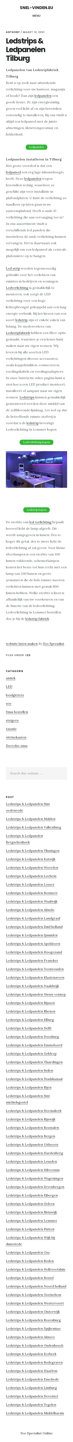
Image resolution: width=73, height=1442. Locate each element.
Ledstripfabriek (18, 333)
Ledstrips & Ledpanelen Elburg (30, 1020)
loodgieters (15, 695)
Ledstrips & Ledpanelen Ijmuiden (32, 935)
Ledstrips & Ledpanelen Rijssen (30, 1003)
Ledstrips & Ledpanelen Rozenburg (33, 1320)
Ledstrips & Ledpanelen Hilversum (33, 1170)
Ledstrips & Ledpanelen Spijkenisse (33, 1328)
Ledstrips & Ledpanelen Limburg (31, 1388)
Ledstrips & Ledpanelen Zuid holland (34, 927)
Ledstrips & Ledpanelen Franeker (32, 960)
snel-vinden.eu (36, 7)
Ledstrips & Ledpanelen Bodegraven (34, 1362)
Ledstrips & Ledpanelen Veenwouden (35, 969)
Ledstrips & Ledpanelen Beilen (29, 1070)
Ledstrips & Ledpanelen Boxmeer (32, 893)
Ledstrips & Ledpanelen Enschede (32, 1379)
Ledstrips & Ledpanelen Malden (30, 819)
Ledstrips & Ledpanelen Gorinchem (33, 1295)
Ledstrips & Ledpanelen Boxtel (30, 1278)
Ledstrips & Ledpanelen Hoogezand (34, 952)
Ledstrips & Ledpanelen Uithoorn (32, 1144)
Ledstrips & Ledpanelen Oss (28, 1252)
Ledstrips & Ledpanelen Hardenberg (34, 1153)
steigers (12, 720)
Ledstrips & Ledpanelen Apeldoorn (33, 944)
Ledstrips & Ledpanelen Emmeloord (34, 1045)
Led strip (13, 268)
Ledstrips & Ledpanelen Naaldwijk (32, 986)
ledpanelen (43, 96)
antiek (10, 678)
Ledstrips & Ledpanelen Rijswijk (30, 1119)
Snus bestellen (17, 712)
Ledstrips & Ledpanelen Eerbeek (31, 1354)
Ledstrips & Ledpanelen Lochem (31, 876)
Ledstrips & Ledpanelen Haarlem (31, 1371)
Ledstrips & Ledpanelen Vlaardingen (34, 1062)
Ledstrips (26, 397)
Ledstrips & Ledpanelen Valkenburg (33, 827)
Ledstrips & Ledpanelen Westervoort (35, 1303)
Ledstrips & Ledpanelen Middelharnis (35, 1413)
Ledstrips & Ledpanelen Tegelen (31, 1405)
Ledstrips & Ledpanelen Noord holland (36, 1286)
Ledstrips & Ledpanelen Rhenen (30, 1011)
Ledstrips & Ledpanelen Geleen (30, 1204)
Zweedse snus (17, 746)
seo (8, 703)
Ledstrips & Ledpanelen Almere (30, 1337)
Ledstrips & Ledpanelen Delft (29, 1028)
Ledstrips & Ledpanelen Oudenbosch (34, 1345)
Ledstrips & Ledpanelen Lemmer (31, 1221)
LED (28, 655)
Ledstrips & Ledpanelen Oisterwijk (33, 1312)
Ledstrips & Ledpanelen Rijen (29, 1087)
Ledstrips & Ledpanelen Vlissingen (32, 851)
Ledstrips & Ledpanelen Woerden (32, 867)
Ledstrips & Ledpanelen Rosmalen (32, 1128)
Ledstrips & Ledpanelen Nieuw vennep (36, 994)
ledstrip (21, 320)
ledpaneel (13, 172)
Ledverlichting (17, 288)
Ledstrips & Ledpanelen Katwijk (30, 859)
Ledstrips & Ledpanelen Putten (30, 1229)
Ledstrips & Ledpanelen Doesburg (32, 1037)
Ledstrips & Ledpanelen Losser (30, 884)
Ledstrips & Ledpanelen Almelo (30, 910)
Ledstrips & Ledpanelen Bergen (30, 1136)
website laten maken (22, 644)
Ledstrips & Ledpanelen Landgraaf (33, 918)
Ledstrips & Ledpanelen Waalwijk (31, 901)
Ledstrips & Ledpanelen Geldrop (31, 1053)
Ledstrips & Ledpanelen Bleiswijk (31, 1212)
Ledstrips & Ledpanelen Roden (30, 1261)
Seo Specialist (53, 644)
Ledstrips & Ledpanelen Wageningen (34, 1178)
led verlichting (40, 522)
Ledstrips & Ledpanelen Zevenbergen (35, 1187)
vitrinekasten (16, 737)
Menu (36, 16)
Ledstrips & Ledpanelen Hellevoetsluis (35, 1269)
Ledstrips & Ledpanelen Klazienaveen (35, 977)
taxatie (11, 729)
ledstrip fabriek (37, 619)
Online (48, 1433)
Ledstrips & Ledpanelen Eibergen (32, 1195)
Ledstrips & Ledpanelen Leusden (31, 1161)
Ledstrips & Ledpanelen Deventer (32, 1396)
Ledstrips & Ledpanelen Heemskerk (33, 1111)
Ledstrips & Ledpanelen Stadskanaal (34, 1079)
